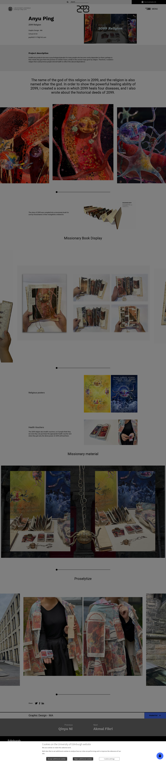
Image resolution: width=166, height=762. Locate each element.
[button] (159, 755)
